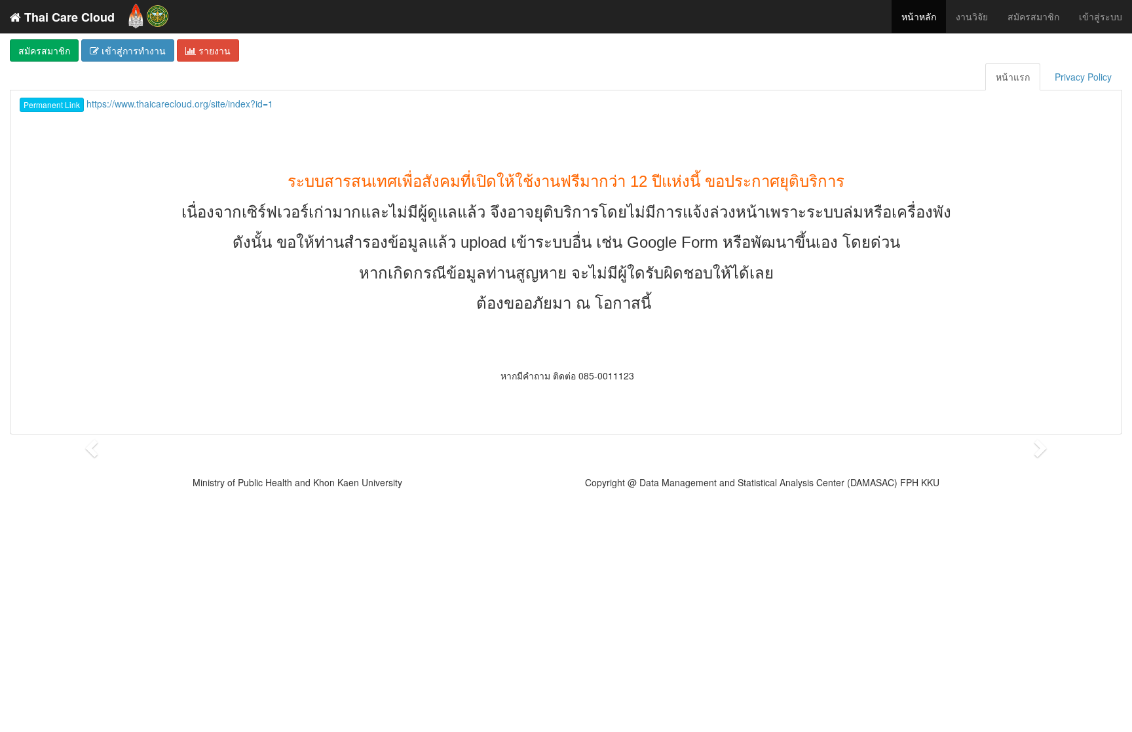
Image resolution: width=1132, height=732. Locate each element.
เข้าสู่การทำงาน (132, 50)
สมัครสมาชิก (1033, 16)
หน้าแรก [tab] (1013, 76)
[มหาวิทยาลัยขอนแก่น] (136, 13)
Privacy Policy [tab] (1083, 76)
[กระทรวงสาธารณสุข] (157, 13)
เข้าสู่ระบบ (1100, 16)
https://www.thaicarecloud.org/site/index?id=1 (148, 103)
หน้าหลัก (918, 16)
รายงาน (213, 50)
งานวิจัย (972, 16)
